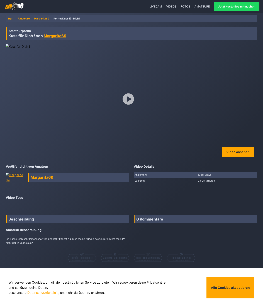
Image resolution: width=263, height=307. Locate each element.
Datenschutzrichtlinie (42, 292)
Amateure (24, 18)
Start (10, 18)
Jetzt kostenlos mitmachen (236, 6)
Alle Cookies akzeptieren (230, 287)
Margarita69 (41, 18)
